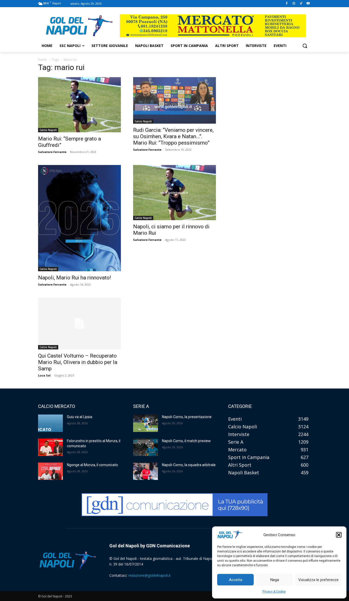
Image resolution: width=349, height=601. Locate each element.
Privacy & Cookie (274, 591)
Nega (274, 580)
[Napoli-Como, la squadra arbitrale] (145, 471)
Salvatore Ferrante (52, 152)
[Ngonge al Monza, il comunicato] (50, 471)
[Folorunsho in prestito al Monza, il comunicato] (50, 447)
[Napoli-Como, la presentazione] (145, 423)
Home (42, 59)
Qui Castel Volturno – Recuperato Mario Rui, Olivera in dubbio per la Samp (77, 362)
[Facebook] (287, 4)
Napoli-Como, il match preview (186, 441)
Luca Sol (44, 375)
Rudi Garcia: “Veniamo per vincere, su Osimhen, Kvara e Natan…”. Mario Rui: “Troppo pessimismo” (173, 136)
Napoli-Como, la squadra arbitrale (189, 465)
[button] (338, 534)
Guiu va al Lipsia (79, 417)
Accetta (235, 580)
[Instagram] (294, 4)
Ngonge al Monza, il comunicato (92, 465)
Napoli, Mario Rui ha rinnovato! (74, 278)
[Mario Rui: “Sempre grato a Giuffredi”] (79, 104)
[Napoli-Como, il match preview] (145, 447)
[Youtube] (308, 4)
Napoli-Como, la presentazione (187, 417)
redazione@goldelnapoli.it (149, 575)
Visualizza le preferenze (318, 580)
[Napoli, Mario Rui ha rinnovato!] (79, 218)
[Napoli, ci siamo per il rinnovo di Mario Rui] (174, 192)
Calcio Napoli (48, 130)
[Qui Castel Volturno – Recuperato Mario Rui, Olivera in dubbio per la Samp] (79, 323)
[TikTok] (301, 4)
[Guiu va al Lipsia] (50, 423)
